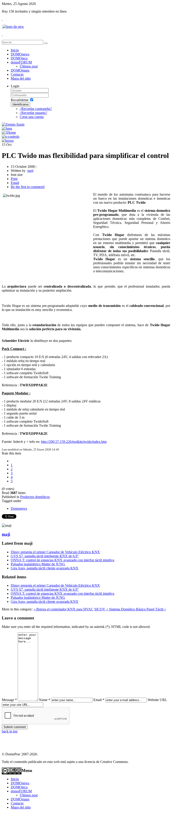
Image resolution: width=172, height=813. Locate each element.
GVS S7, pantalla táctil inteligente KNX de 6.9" (45, 556)
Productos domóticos (35, 497)
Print (14, 179)
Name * (44, 700)
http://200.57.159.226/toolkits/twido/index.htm (74, 442)
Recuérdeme (19, 100)
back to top (9, 731)
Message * (9, 700)
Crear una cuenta (32, 117)
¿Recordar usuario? (33, 113)
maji (6, 534)
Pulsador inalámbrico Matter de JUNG (38, 564)
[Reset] (46, 43)
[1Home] (9, 132)
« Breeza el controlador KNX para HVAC (63, 609)
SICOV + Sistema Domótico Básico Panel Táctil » (130, 609)
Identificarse (20, 104)
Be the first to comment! (28, 187)
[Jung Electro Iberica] (7, 128)
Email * (98, 700)
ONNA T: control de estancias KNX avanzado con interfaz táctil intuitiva (62, 560)
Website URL (157, 700)
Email (15, 183)
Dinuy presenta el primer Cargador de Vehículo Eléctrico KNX (55, 552)
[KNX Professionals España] (8, 140)
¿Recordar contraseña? (36, 109)
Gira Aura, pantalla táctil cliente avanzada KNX (44, 568)
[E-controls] (10, 136)
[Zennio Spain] (13, 124)
